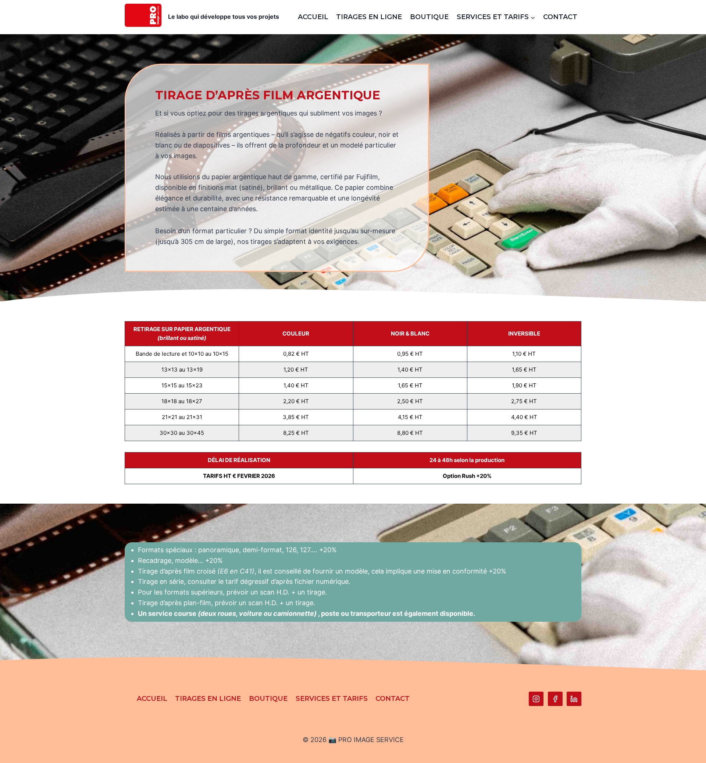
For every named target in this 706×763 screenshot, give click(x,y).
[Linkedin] (574, 699)
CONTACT (560, 17)
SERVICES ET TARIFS (332, 699)
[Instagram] (536, 699)
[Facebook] (555, 699)
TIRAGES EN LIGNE (369, 17)
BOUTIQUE (429, 17)
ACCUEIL (313, 17)
